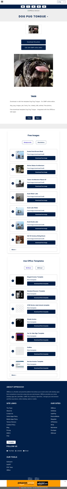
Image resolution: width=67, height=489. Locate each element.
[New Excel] (39, 6)
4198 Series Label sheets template (38, 305)
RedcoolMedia (55, 416)
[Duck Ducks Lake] (20, 229)
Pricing (9, 430)
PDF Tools (10, 467)
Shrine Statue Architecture (35, 165)
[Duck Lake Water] (20, 215)
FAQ (8, 436)
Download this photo (33, 42)
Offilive (9, 470)
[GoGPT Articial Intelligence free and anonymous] (23, 6)
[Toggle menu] (2, 1)
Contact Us (10, 413)
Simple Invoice (31, 319)
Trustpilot (11, 442)
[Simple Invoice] (20, 326)
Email (26, 450)
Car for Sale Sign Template (35, 333)
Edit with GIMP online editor (33, 47)
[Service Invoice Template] (20, 368)
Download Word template (41, 283)
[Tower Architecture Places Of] (20, 187)
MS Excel (39, 268)
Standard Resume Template (36, 291)
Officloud (53, 433)
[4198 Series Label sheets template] (20, 312)
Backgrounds (27, 142)
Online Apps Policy (12, 416)
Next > (38, 118)
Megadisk (53, 419)
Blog (8, 427)
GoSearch (9, 461)
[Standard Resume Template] (20, 298)
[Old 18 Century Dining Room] (20, 243)
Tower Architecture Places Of (36, 179)
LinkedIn (19, 450)
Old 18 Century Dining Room (36, 236)
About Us (9, 411)
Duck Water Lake (32, 193)
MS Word (28, 268)
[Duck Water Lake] (20, 201)
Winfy (52, 424)
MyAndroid (54, 427)
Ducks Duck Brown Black (35, 151)
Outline (29, 347)
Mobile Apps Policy (12, 419)
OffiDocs (53, 408)
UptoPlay (53, 413)
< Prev (29, 118)
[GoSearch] (28, 6)
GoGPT (9, 464)
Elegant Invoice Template (35, 277)
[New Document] (33, 6)
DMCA (8, 433)
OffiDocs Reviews (30, 478)
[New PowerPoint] (44, 6)
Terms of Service (11, 422)
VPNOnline (54, 422)
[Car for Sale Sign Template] (20, 340)
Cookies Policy (11, 424)
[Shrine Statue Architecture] (20, 173)
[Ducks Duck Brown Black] (20, 158)
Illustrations (41, 142)
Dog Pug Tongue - (33, 16)
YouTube (11, 450)
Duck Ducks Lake (32, 222)
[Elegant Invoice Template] (20, 284)
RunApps (53, 430)
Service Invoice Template (35, 361)
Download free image (41, 158)
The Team (9, 408)
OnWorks (53, 411)
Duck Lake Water (32, 208)
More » (14, 249)
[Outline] (20, 354)
